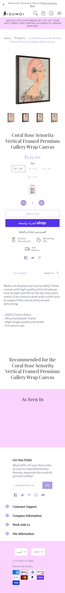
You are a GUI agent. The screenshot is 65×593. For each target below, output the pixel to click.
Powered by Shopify (23, 566)
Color (32, 185)
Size (32, 163)
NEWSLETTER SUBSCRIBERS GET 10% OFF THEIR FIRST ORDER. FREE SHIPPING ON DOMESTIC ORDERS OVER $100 (32, 23)
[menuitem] (35, 13)
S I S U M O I (19, 561)
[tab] (20, 273)
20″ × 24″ (18, 168)
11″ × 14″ (47, 168)
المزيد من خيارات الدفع (32, 231)
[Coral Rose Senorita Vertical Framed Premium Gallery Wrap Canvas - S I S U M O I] (10, 117)
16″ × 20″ (32, 177)
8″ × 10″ (33, 168)
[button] (3, 4)
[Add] (41, 203)
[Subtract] (23, 203)
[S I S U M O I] (13, 13)
